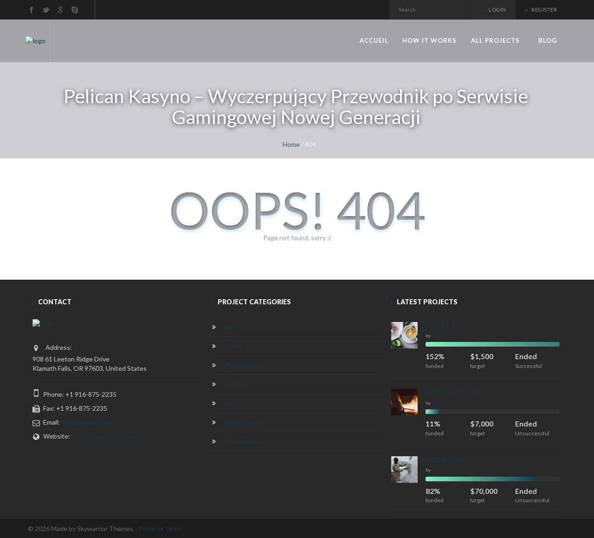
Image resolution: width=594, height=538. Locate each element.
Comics (236, 346)
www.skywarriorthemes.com (112, 436)
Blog (547, 40)
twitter (46, 9)
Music (234, 403)
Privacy (149, 528)
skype (74, 9)
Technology (243, 441)
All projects (495, 40)
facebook (31, 9)
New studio (446, 460)
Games (236, 384)
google (60, 9)
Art (231, 327)
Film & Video (244, 365)
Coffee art (445, 325)
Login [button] (497, 10)
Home (291, 144)
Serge (438, 403)
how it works (429, 40)
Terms (173, 528)
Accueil (374, 40)
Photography (245, 422)
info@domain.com (86, 422)
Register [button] (543, 10)
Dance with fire (454, 392)
